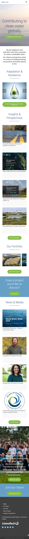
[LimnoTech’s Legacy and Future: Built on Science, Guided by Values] (14, 400)
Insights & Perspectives (9, 513)
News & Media (7, 511)
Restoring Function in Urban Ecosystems (14, 226)
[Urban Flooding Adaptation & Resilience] (16, 87)
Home (5, 504)
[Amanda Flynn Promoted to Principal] (14, 373)
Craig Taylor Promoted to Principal (12, 355)
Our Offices (6, 506)
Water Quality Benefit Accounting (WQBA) (14, 171)
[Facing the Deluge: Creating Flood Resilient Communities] (14, 134)
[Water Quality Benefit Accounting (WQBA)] (14, 161)
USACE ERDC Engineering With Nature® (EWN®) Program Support (12, 266)
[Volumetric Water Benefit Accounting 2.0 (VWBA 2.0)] (14, 189)
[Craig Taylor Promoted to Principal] (14, 346)
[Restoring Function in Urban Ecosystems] (14, 216)
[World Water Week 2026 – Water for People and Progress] (14, 318)
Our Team (5, 508)
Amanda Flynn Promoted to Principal (13, 383)
